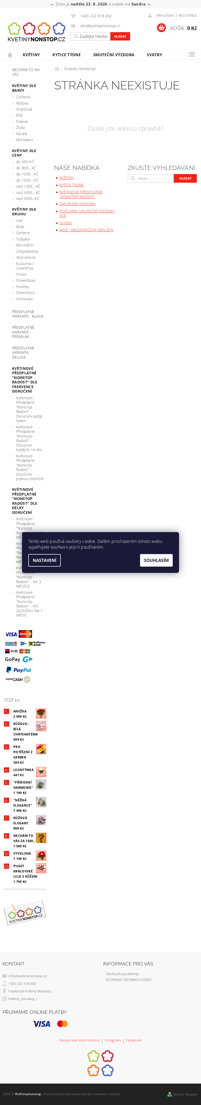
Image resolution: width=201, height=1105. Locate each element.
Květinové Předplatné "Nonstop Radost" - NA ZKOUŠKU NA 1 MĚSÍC (29, 604)
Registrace (188, 15)
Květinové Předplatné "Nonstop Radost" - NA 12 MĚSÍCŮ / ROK (29, 528)
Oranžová (24, 109)
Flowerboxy (25, 280)
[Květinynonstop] (37, 32)
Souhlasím (156, 560)
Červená (23, 96)
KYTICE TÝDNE (66, 54)
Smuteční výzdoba (113, 54)
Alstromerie (26, 257)
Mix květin (25, 245)
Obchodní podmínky (122, 973)
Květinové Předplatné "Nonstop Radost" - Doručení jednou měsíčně (29, 467)
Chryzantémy (27, 251)
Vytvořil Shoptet (185, 1094)
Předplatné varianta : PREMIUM (23, 332)
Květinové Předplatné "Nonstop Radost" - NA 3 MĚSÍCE (28, 577)
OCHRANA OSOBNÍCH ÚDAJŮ (129, 979)
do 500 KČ (25, 161)
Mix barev (24, 139)
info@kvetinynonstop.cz (27, 976)
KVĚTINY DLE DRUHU (24, 211)
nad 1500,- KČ (28, 186)
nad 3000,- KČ (28, 192)
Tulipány (23, 239)
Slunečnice (25, 292)
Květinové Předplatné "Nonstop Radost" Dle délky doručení (24, 501)
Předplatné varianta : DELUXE (23, 353)
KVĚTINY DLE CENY (24, 153)
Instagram (113, 1041)
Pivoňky (22, 286)
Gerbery (23, 232)
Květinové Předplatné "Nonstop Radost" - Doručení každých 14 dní (28, 438)
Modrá (21, 133)
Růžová (22, 103)
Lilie (19, 220)
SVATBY (154, 54)
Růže (20, 226)
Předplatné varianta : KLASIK (27, 314)
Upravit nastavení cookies (101, 1094)
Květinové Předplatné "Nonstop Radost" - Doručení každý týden (29, 409)
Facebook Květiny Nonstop (29, 991)
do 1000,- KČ (27, 173)
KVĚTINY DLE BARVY (24, 88)
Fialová (21, 121)
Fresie (21, 274)
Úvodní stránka (10, 54)
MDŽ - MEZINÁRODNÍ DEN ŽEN (86, 229)
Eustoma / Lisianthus (25, 266)
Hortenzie (24, 298)
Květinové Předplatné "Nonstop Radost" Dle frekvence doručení (24, 380)
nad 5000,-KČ (27, 198)
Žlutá (20, 127)
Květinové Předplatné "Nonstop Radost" (80, 194)
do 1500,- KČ (27, 180)
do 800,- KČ (26, 167)
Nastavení (44, 560)
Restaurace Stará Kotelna (80, 1041)
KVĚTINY (31, 54)
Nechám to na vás (26, 72)
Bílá (19, 115)
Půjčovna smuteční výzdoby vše (87, 213)
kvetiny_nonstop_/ (22, 998)
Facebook (134, 1041)
